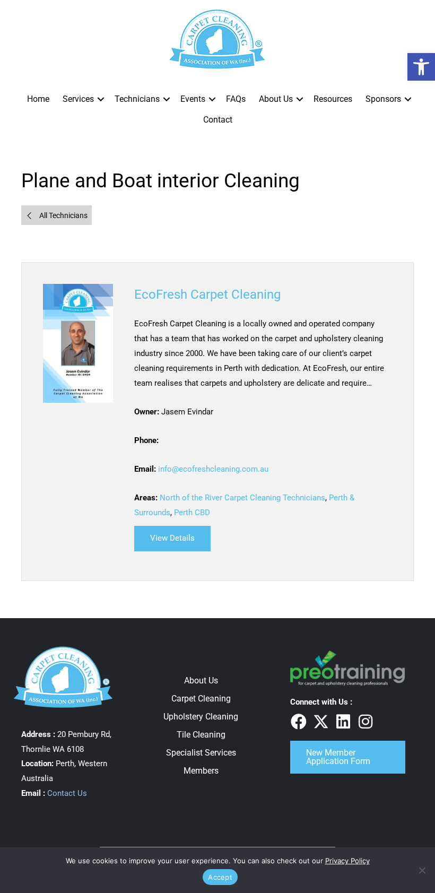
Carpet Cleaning (201, 698)
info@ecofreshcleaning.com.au (213, 469)
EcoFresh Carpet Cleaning (207, 294)
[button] (101, 99)
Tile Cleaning (201, 735)
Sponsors (383, 99)
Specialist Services (201, 753)
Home (38, 99)
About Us (276, 99)
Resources (333, 99)
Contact (217, 120)
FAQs (236, 99)
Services (78, 99)
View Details (180, 538)
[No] (421, 870)
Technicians (137, 99)
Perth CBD (192, 512)
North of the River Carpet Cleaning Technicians (242, 497)
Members (201, 771)
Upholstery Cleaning (200, 717)
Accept (220, 877)
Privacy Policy (347, 860)
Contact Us (67, 793)
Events (192, 99)
